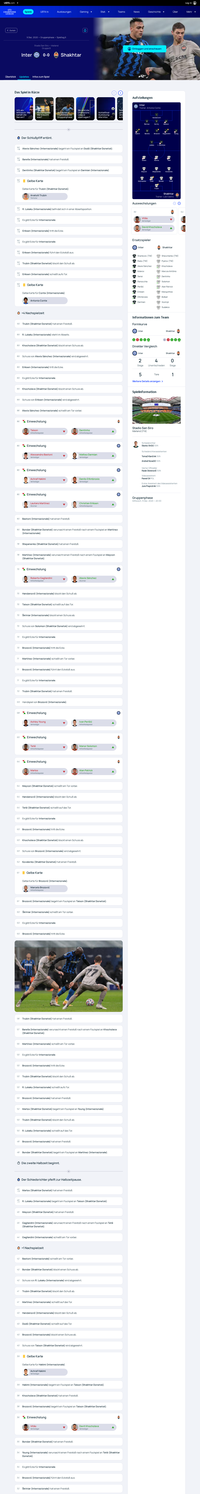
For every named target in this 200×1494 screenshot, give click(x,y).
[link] (28, 12)
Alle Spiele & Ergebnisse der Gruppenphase (64, 114)
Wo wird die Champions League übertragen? (84, 113)
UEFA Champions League (10, 12)
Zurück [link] (12, 30)
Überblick (10, 77)
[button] (86, 12)
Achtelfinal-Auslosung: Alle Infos (104, 114)
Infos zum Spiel (41, 77)
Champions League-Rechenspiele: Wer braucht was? (44, 112)
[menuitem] (29, 12)
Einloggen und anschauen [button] (146, 48)
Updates (24, 77)
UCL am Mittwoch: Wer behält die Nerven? (23, 113)
